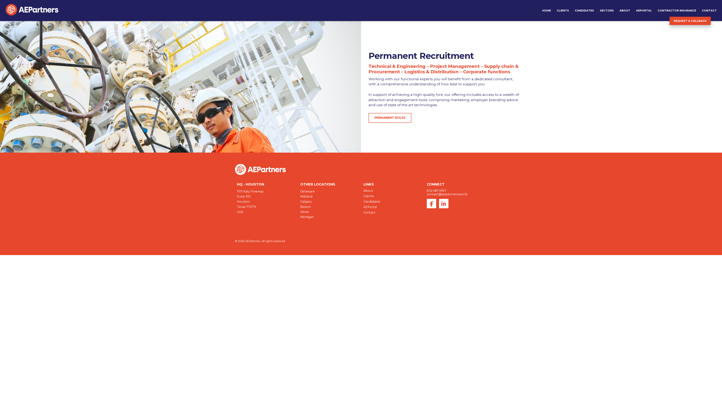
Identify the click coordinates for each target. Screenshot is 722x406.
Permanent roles (390, 118)
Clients (563, 10)
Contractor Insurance (677, 10)
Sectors (607, 10)
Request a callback (690, 21)
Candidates (584, 10)
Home (546, 10)
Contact (709, 10)
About (625, 10)
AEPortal (644, 10)
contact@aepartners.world (447, 194)
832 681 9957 (436, 190)
